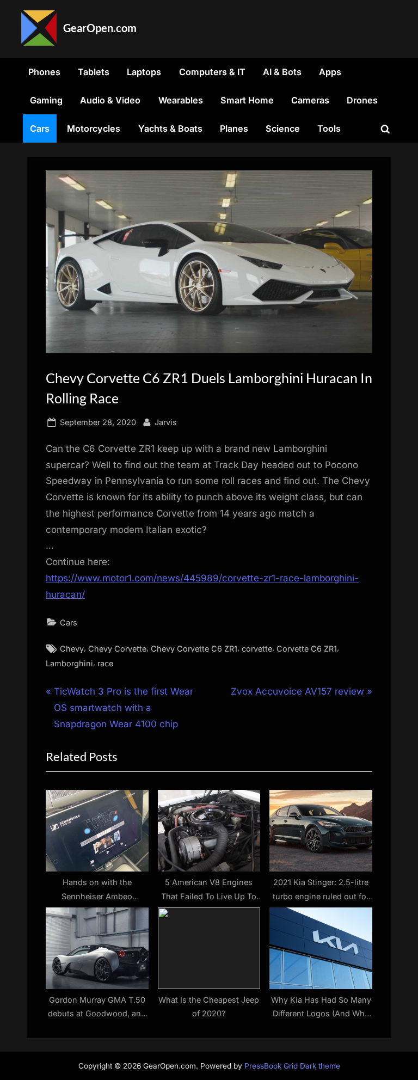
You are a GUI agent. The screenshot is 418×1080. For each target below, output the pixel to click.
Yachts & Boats (170, 128)
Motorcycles (93, 128)
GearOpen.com (100, 27)
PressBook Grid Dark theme (292, 1065)
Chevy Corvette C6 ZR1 (194, 648)
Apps (330, 71)
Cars (40, 128)
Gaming (46, 100)
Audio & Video (110, 100)
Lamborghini (69, 663)
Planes (234, 128)
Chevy (72, 648)
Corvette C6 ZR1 (306, 648)
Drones (362, 100)
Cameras (310, 100)
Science (283, 128)
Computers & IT (212, 71)
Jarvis (166, 422)
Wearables (180, 100)
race (105, 663)
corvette (257, 648)
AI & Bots (282, 71)
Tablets (93, 71)
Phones (44, 71)
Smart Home (247, 100)
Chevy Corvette (117, 648)
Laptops (144, 71)
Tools (329, 128)
